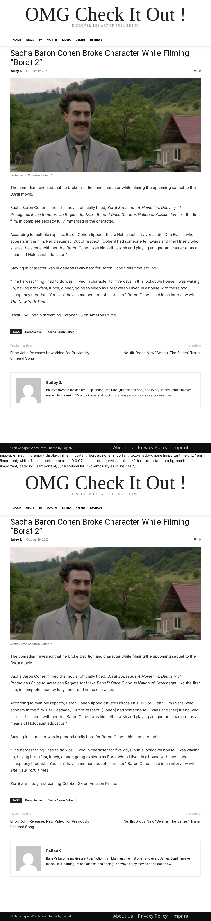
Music (66, 39)
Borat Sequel (33, 332)
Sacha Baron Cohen (61, 332)
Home (17, 39)
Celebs (80, 39)
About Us (123, 447)
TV (40, 39)
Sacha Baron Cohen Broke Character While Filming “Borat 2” (99, 57)
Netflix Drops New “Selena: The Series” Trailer (162, 353)
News (30, 39)
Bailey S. (16, 71)
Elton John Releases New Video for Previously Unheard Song (49, 356)
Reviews (96, 39)
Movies (52, 39)
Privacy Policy (153, 447)
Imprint (180, 447)
